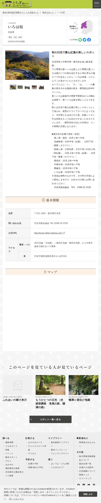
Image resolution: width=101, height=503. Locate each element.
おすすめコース (35, 442)
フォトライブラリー (60, 453)
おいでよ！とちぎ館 (60, 464)
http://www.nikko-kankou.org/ (48, 233)
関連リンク (84, 475)
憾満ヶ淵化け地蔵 (79, 399)
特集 (7, 450)
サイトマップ (85, 478)
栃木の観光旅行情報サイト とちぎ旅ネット (21, 12)
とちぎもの (56, 467)
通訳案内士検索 (12, 468)
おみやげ (9, 464)
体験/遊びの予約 (35, 467)
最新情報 (9, 442)
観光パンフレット (59, 450)
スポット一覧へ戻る (50, 419)
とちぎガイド (11, 446)
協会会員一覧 (85, 464)
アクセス (32, 453)
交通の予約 (33, 464)
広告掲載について (87, 471)
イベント (9, 453)
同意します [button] (88, 494)
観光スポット (48, 12)
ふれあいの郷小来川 (15, 399)
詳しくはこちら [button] (16, 499)
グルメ (8, 461)
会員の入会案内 (86, 467)
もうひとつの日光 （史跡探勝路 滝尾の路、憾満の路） (50, 403)
